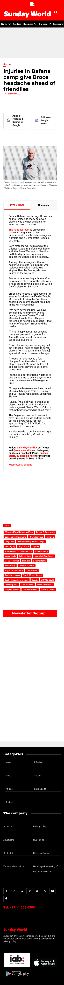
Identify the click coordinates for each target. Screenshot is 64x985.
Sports (35, 580)
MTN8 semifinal (12, 560)
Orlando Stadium (26, 565)
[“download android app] (17, 977)
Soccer (7, 64)
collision (50, 537)
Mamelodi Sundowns (43, 556)
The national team (19, 230)
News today (10, 565)
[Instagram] (14, 891)
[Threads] (6, 899)
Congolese (9, 541)
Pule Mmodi (31, 570)
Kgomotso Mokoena (20, 465)
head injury (10, 546)
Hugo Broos (23, 546)
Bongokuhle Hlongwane (15, 537)
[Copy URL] (56, 136)
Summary (43, 205)
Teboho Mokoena (45, 584)
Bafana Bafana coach (45, 532)
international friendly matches (18, 551)
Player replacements (14, 570)
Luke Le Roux (25, 556)
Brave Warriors (36, 537)
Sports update (11, 584)
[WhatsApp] (49, 136)
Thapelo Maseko (12, 589)
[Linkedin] (25, 136)
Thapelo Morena (30, 589)
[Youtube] (52, 891)
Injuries (35, 546)
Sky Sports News (12, 575)
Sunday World (27, 584)
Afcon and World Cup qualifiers (19, 532)
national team (39, 560)
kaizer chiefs (10, 556)
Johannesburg (41, 551)
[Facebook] (17, 136)
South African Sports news (16, 580)
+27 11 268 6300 (22, 907)
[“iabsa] (17, 967)
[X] (33, 136)
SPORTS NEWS (47, 580)
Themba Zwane (47, 589)
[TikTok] (29, 891)
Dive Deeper (17, 205)
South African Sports (32, 575)
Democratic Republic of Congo (31, 541)
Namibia (26, 560)
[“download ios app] (44, 967)
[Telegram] (41, 136)
